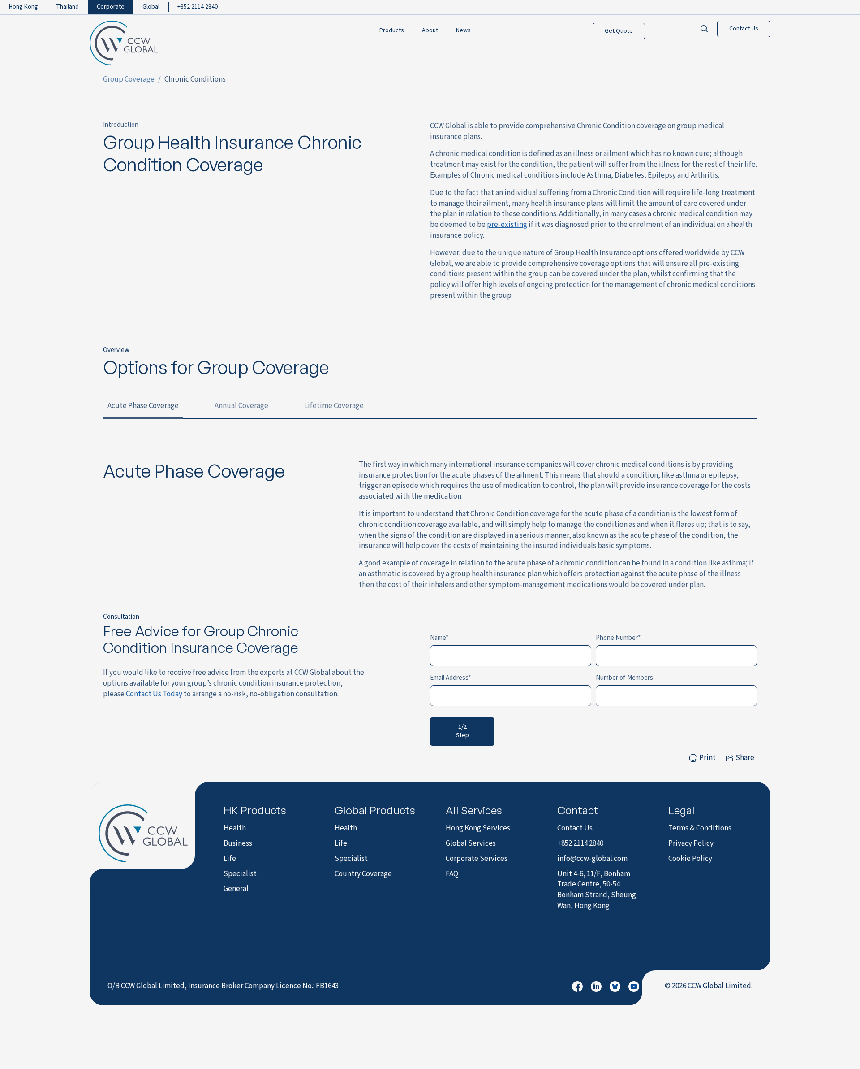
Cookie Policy (690, 858)
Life (230, 858)
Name (438, 638)
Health (235, 828)
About (430, 30)
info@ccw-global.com (592, 858)
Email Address (449, 677)
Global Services (471, 843)
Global (150, 6)
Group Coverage (129, 79)
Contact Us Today (154, 694)
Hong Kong (23, 6)
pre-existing (507, 224)
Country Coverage (363, 874)
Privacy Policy (691, 843)
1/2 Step (462, 731)
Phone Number (617, 638)
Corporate (111, 6)
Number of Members (624, 677)
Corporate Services (476, 858)
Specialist (240, 874)
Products (391, 30)
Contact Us (743, 28)
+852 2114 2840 (197, 6)
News (463, 30)
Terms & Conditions (699, 828)
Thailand (67, 6)
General (236, 888)
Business (238, 843)
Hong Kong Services (478, 828)
